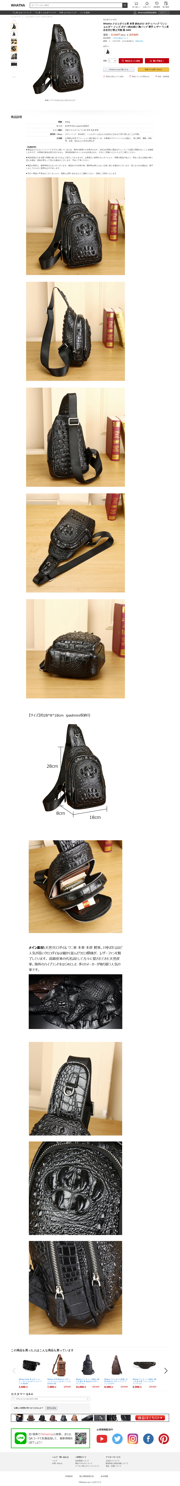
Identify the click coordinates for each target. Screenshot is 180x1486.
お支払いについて (113, 1461)
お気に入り (147, 5)
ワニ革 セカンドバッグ (21, 12)
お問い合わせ (57, 1463)
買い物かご (136, 5)
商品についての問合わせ (139, 76)
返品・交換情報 (162, 76)
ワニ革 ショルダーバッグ (45, 12)
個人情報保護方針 (86, 1476)
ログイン (164, 12)
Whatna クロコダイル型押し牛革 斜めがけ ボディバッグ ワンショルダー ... (116, 1381)
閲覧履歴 (157, 5)
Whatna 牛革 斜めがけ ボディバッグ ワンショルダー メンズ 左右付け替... (59, 1381)
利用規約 (69, 1476)
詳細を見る (139, 41)
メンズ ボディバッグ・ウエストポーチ (38, 17)
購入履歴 (166, 5)
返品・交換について (113, 1466)
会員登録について (82, 1461)
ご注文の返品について (120, 38)
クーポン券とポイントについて (87, 1466)
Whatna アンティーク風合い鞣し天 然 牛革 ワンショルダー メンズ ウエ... (144, 1381)
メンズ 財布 (85, 12)
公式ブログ (96, 1482)
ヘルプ (54, 1461)
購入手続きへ (157, 61)
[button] (14, 20)
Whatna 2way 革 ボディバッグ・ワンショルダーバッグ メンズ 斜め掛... (30, 1381)
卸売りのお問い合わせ (153, 69)
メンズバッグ (15, 17)
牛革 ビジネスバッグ (67, 12)
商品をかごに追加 (131, 61)
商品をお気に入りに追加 (113, 76)
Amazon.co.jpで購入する (118, 69)
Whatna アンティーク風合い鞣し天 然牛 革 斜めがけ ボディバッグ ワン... (87, 1381)
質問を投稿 (51, 1408)
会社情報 (104, 1476)
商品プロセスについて (83, 1463)
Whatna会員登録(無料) (147, 12)
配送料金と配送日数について (117, 1463)
